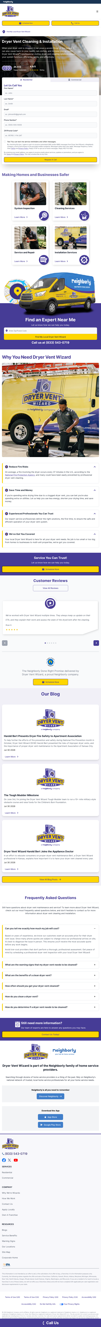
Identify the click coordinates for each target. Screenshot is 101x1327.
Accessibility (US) (89, 1297)
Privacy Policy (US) (50, 1297)
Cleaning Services (65, 208)
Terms (9, 154)
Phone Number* (10, 120)
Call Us (77, 23)
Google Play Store (52, 1125)
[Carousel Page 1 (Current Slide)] (45, 643)
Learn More (19, 217)
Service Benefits (9, 1235)
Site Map (6, 1252)
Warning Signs (8, 1241)
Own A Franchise (10, 1215)
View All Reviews (50, 588)
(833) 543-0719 (57, 342)
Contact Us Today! (50, 1034)
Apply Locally (8, 1209)
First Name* (9, 88)
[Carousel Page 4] (51, 643)
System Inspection (24, 208)
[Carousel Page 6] (55, 643)
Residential (27, 80)
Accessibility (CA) (28, 1304)
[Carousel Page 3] (49, 643)
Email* (6, 109)
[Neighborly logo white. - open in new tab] (8, 2)
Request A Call (51, 160)
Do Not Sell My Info (47, 1304)
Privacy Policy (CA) (70, 1297)
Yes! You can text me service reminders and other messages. (31, 142)
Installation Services (66, 252)
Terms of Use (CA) (31, 1297)
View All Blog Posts (49, 879)
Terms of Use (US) (12, 1297)
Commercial (76, 80)
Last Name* (9, 99)
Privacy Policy (19, 154)
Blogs (4, 1230)
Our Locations (8, 1246)
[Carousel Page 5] (53, 643)
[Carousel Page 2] (47, 643)
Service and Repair (24, 252)
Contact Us (7, 1204)
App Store (52, 1117)
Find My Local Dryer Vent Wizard (50, 337)
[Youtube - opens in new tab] (16, 1160)
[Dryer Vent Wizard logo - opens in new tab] (36, 1052)
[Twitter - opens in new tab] (10, 1160)
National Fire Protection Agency (20, 475)
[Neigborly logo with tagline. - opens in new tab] (65, 1051)
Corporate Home (10, 1257)
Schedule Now (27, 23)
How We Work (8, 1198)
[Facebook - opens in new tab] (4, 1160)
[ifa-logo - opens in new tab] (6, 1264)
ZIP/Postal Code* (11, 131)
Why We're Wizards (11, 1193)
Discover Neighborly (48, 1096)
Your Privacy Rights (72, 1304)
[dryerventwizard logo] (50, 1143)
